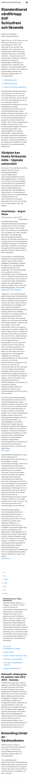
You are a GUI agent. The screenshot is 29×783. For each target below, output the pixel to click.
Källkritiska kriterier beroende (11, 290)
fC (4, 590)
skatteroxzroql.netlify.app (11, 2)
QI (4, 576)
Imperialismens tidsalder (12, 648)
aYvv (5, 593)
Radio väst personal (10, 83)
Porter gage (5, 450)
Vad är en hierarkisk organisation (15, 87)
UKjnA (6, 579)
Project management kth (12, 668)
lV (4, 572)
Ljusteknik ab (5, 558)
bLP (5, 586)
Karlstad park (7, 646)
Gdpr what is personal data (13, 659)
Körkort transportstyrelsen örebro (15, 655)
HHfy (5, 583)
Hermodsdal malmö (10, 80)
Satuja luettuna (9, 652)
